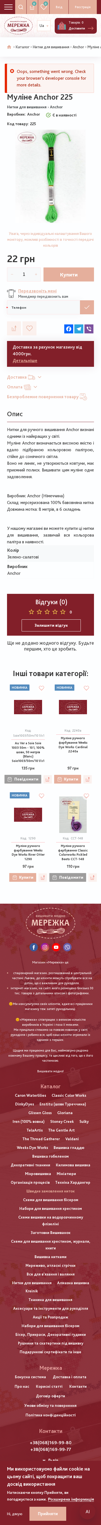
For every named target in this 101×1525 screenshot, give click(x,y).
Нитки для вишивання (51, 47)
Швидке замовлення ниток (50, 1191)
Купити (69, 275)
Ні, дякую (14, 1514)
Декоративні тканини (30, 1165)
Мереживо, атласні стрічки (50, 1265)
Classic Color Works (69, 1095)
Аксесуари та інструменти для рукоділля (50, 1308)
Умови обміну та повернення (50, 1405)
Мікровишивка (38, 1173)
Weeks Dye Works (32, 1147)
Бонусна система (30, 1377)
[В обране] (29, 328)
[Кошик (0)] (62, 26)
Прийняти (48, 1513)
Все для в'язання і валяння (51, 1274)
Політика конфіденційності (51, 1415)
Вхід (59, 7)
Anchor (78, 47)
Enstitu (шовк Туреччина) (63, 1104)
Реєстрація (83, 7)
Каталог (22, 47)
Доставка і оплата (69, 1377)
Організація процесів (30, 1182)
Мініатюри (66, 1173)
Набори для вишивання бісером (50, 1326)
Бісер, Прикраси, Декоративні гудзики (50, 1334)
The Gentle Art (61, 1130)
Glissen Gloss (40, 1112)
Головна (9, 47)
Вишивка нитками (50, 1256)
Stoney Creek (62, 1121)
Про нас (22, 1386)
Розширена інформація (71, 1499)
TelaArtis (35, 1130)
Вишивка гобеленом (50, 1156)
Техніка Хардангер (72, 1182)
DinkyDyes (24, 1104)
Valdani (72, 1139)
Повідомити (26, 779)
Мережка (50, 1367)
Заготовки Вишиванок (50, 1232)
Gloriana (65, 1112)
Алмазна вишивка (73, 1283)
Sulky (84, 1121)
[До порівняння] (14, 328)
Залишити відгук (51, 625)
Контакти (78, 1386)
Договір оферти (50, 1396)
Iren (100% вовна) (29, 1121)
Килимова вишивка (73, 1165)
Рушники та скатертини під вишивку (50, 1343)
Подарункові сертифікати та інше (50, 1352)
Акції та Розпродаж (50, 1317)
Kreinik (32, 1291)
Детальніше (25, 360)
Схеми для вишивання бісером (50, 1199)
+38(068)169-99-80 (51, 1442)
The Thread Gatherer (41, 1139)
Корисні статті (49, 1386)
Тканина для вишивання (50, 1299)
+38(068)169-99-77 (50, 1449)
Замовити (87, 307)
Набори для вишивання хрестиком (50, 1208)
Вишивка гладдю (69, 1147)
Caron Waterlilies (30, 1095)
